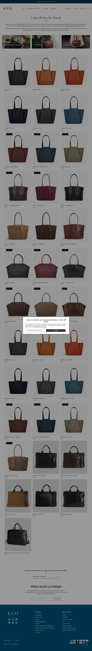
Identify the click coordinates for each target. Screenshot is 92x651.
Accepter (56, 330)
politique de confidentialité (40, 326)
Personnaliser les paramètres (35, 330)
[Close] (65, 319)
